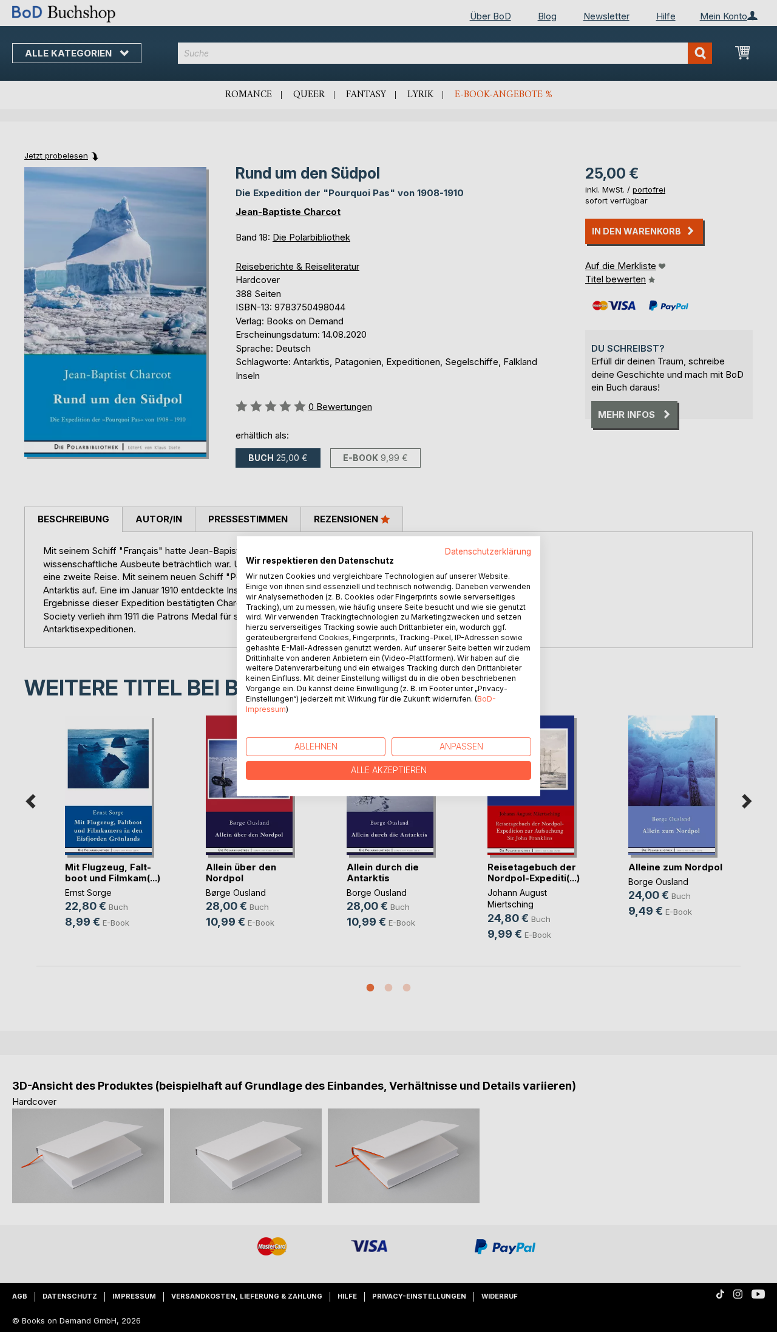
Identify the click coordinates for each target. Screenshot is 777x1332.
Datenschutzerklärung (488, 551)
